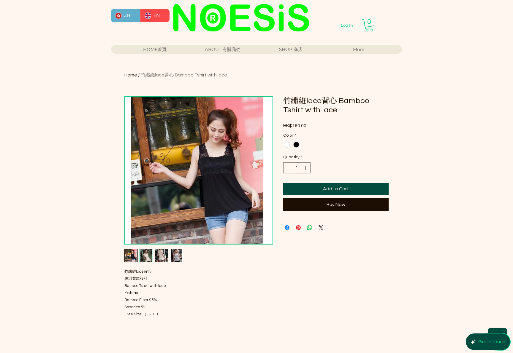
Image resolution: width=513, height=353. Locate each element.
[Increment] (306, 168)
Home (130, 75)
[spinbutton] (297, 168)
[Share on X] (320, 227)
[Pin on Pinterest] (298, 227)
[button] (369, 25)
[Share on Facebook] (287, 227)
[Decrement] (288, 168)
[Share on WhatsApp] (309, 227)
